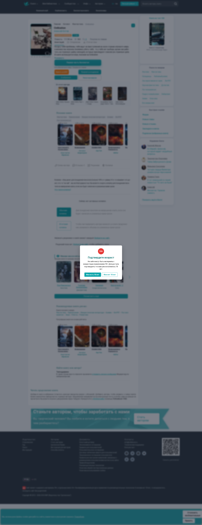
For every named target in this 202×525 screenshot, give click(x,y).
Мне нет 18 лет (110, 275)
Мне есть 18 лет (92, 275)
